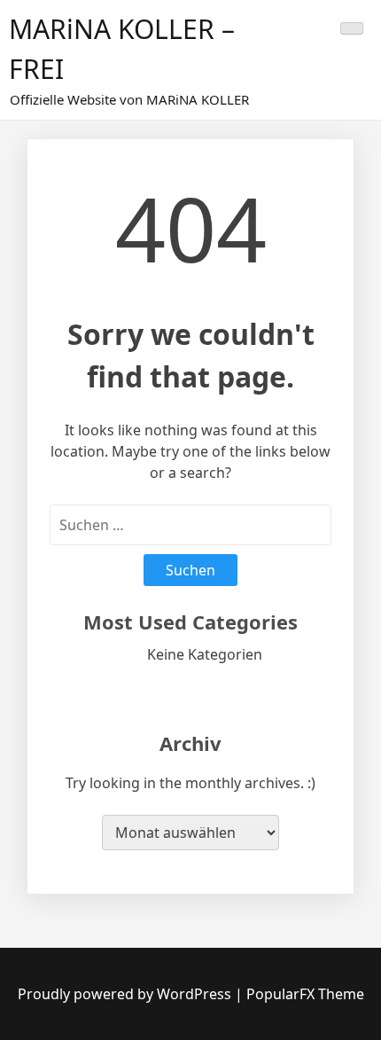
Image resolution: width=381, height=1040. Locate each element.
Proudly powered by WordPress (126, 994)
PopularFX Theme (305, 994)
